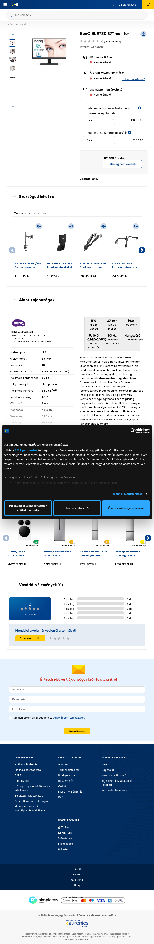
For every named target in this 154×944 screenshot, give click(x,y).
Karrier (77, 874)
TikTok (64, 827)
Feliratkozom (77, 731)
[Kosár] (148, 4)
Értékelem (26, 638)
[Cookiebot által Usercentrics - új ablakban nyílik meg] (133, 431)
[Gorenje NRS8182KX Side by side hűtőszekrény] (59, 529)
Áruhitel (63, 764)
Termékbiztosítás (68, 770)
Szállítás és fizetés (26, 764)
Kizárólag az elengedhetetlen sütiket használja (28, 508)
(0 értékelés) (111, 41)
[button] (13, 35)
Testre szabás (75, 508)
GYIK (105, 764)
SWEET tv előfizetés (70, 791)
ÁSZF (18, 775)
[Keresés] (143, 15)
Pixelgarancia (66, 775)
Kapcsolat (108, 770)
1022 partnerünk (26, 450)
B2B (60, 797)
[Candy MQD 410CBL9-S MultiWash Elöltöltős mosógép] (23, 529)
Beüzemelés (65, 781)
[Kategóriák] (5, 4)
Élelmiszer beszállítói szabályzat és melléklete (30, 808)
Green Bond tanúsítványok (31, 801)
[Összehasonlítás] (39, 226)
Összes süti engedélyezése (126, 508)
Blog (77, 885)
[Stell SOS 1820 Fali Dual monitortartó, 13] (93, 241)
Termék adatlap (32, 545)
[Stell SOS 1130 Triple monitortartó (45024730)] (125, 241)
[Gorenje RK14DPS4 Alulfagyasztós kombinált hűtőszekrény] (130, 529)
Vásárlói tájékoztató (114, 775)
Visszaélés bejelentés (115, 790)
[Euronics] (13, 4)
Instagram (67, 838)
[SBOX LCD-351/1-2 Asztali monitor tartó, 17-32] (28, 241)
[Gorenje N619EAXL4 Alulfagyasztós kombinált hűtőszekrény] (94, 529)
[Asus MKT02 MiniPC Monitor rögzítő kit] (61, 241)
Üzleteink (77, 879)
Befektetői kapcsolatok (29, 795)
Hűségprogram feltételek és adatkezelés (32, 788)
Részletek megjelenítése (126, 493)
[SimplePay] (77, 900)
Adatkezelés (22, 781)
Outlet (62, 786)
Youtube (66, 833)
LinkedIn (66, 849)
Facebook (66, 843)
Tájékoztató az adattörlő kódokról (117, 782)
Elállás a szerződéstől (28, 770)
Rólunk (77, 869)
